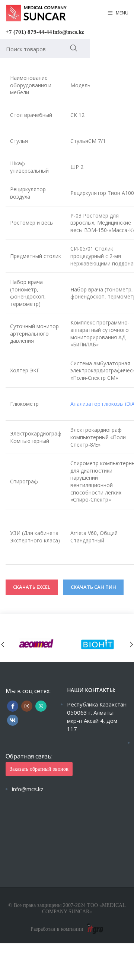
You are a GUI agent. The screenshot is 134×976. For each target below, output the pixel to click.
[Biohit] (97, 644)
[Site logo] (36, 12)
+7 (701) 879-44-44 (29, 32)
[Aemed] (36, 644)
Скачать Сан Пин (93, 587)
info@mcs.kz (68, 32)
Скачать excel (31, 587)
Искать (73, 47)
